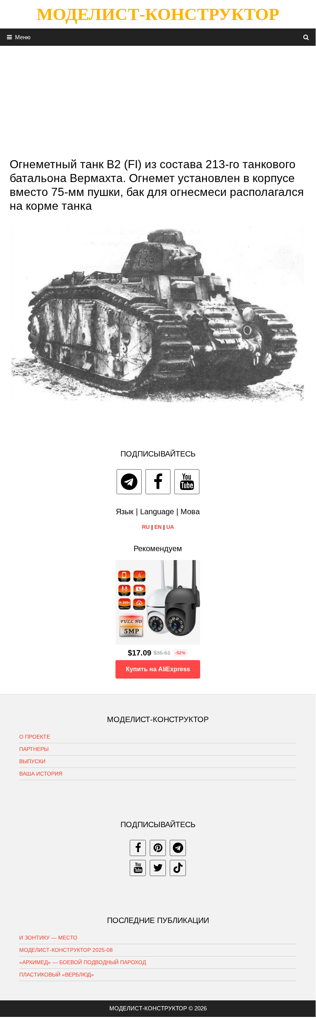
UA (170, 527)
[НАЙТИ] (306, 37)
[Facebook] (158, 481)
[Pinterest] (158, 848)
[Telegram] (129, 481)
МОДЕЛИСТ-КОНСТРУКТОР (158, 14)
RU (146, 527)
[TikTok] (178, 868)
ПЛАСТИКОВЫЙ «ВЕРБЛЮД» (56, 975)
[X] (158, 868)
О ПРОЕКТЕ (34, 737)
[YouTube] (186, 481)
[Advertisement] (158, 100)
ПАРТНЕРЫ (33, 749)
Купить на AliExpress (158, 669)
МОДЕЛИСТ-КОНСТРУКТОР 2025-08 (66, 950)
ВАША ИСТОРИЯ (40, 774)
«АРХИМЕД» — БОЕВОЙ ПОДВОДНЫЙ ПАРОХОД (82, 962)
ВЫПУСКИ (32, 761)
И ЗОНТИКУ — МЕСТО (48, 938)
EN (158, 527)
